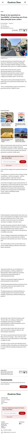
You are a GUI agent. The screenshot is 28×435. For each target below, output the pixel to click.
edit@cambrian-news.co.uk (9, 432)
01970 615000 (8, 430)
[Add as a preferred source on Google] (15, 30)
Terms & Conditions (5, 399)
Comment (23, 386)
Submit (23, 161)
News (2, 11)
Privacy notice (9, 165)
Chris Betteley (5, 23)
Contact (3, 401)
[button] (2, 2)
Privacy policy (4, 402)
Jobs (2, 403)
